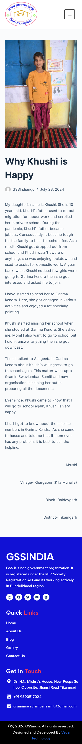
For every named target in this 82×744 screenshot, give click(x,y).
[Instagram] (9, 597)
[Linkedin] (46, 597)
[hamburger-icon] (69, 14)
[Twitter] (27, 597)
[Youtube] (36, 597)
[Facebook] (18, 597)
